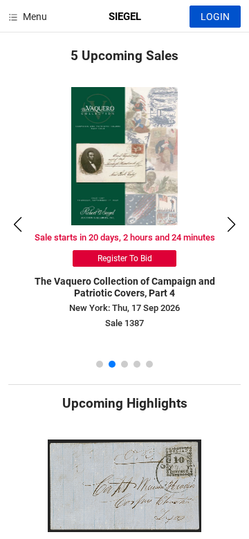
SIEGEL (125, 16)
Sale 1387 (124, 323)
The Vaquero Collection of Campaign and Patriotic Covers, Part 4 (125, 287)
